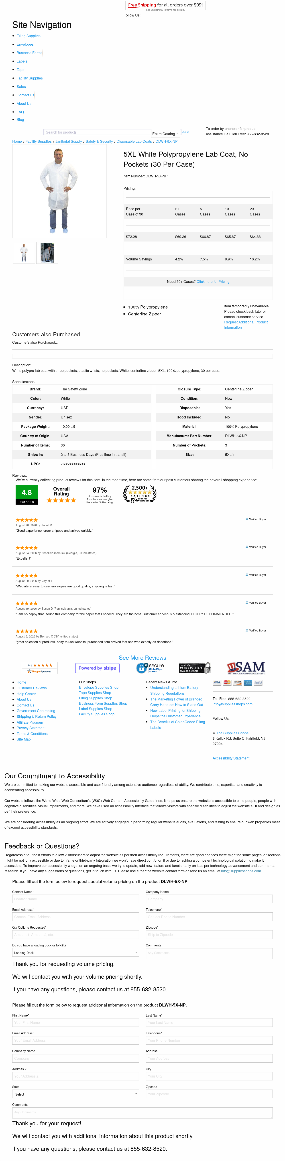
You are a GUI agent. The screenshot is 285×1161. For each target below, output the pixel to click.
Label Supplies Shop (95, 708)
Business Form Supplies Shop (103, 703)
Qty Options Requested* (29, 927)
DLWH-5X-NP (167, 141)
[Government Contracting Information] (246, 667)
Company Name (157, 891)
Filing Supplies (29, 35)
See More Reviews (142, 657)
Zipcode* (152, 927)
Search (185, 131)
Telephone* (154, 909)
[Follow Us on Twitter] (262, 176)
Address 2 (19, 1069)
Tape (20, 69)
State (16, 1086)
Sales (21, 86)
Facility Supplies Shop (96, 713)
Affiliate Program (30, 722)
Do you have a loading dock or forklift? (39, 945)
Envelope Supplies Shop (98, 687)
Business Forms (29, 52)
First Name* (20, 1015)
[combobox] (81, 132)
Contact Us (25, 94)
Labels (22, 61)
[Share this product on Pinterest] (270, 176)
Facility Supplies (30, 78)
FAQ (20, 111)
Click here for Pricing (213, 281)
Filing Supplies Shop (95, 697)
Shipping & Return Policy (37, 716)
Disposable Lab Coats (134, 141)
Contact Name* (23, 891)
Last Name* (154, 1015)
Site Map (24, 739)
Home (17, 141)
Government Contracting (36, 710)
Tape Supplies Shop (95, 692)
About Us (24, 103)
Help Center (26, 693)
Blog (20, 119)
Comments (153, 945)
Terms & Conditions (32, 733)
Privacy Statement (31, 727)
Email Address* (23, 909)
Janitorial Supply (68, 141)
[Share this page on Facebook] (255, 176)
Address (151, 1051)
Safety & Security (99, 141)
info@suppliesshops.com (232, 703)
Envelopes (25, 44)
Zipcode (151, 1086)
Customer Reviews (32, 687)
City (148, 1069)
